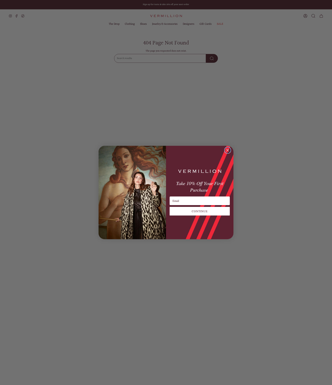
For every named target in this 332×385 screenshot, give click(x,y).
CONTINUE (200, 211)
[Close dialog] (228, 150)
